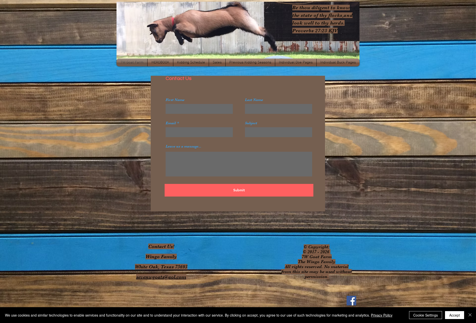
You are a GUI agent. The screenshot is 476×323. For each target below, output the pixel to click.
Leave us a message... (183, 146)
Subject (251, 123)
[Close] (470, 315)
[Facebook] (351, 300)
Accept (454, 315)
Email (171, 123)
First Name (175, 100)
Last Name (254, 100)
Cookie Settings (425, 315)
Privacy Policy (381, 315)
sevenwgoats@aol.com (161, 277)
